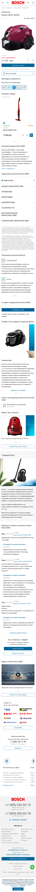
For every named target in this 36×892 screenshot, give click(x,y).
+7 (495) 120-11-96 (18, 742)
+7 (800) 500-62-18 (18, 813)
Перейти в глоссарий (18, 390)
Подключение (6, 831)
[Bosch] (18, 3)
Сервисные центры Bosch (10, 833)
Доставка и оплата (8, 829)
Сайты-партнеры (26, 838)
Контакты (24, 840)
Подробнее (18, 727)
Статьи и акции (6, 840)
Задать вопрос (18, 648)
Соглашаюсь (18, 889)
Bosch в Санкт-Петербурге (10, 842)
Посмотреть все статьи (18, 446)
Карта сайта (18, 869)
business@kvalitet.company (18, 854)
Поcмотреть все (18, 653)
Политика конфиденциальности (18, 863)
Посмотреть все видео (18, 695)
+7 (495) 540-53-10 (18, 804)
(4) (32, 125)
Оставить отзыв (18, 310)
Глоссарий (24, 831)
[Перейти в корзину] (33, 3)
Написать (18, 748)
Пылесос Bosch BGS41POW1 (22, 535)
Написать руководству (18, 859)
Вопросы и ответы (27, 829)
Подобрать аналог (18, 65)
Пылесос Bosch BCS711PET (22, 603)
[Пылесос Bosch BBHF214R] (18, 109)
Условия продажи (18, 866)
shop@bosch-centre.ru (18, 850)
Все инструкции (11, 73)
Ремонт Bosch (6, 836)
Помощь (23, 836)
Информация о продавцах (18, 886)
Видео (23, 833)
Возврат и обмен (7, 838)
